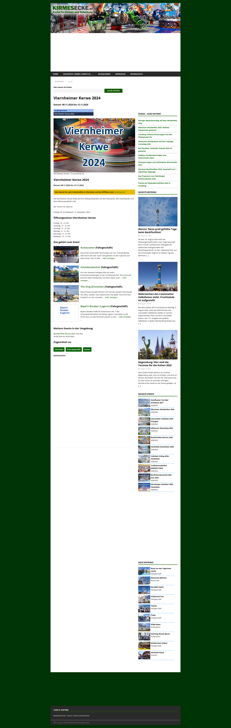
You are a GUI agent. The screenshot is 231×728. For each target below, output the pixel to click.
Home (55, 74)
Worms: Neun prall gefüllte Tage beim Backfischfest (157, 230)
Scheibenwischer (90, 267)
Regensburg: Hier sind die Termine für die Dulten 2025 (155, 364)
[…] (147, 255)
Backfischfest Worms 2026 (64, 334)
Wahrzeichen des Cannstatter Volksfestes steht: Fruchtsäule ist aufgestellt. (156, 297)
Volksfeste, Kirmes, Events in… (77, 74)
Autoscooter (87, 247)
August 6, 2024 (145, 304)
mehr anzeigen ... (110, 258)
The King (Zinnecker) (92, 286)
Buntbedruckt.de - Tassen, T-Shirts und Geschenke (71, 716)
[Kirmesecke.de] (115, 32)
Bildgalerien (104, 74)
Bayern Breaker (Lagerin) (95, 306)
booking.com (120, 192)
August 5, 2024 (145, 369)
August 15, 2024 (145, 236)
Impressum (120, 74)
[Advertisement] (115, 52)
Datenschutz (136, 74)
